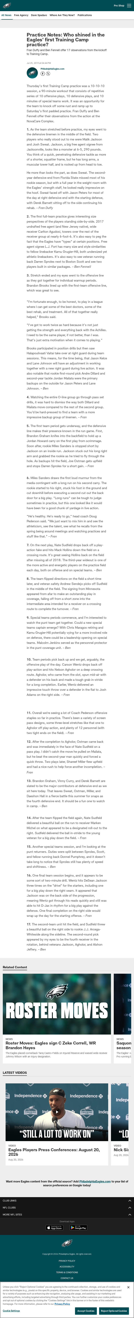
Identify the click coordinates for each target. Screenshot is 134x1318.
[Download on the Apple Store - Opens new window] (54, 1273)
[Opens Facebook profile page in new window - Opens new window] (43, 74)
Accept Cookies (85, 1310)
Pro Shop (119, 5)
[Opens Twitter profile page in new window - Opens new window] (48, 74)
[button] (67, 724)
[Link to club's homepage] (7, 4)
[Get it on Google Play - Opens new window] (78, 1274)
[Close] (128, 1287)
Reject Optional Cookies (114, 1310)
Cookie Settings (11, 1310)
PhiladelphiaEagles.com (52, 69)
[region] (67, 1300)
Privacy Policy (62, 1303)
